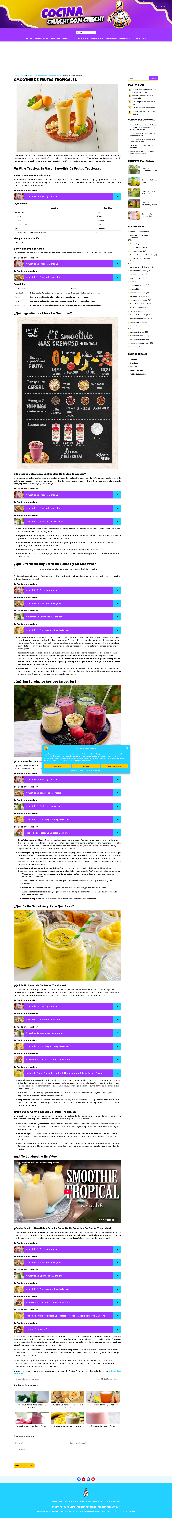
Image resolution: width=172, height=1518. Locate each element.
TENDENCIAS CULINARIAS (117, 38)
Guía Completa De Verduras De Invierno (143, 102)
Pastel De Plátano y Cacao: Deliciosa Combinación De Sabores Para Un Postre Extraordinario (143, 127)
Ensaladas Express (136, 274)
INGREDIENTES (99, 1502)
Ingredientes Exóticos (138, 285)
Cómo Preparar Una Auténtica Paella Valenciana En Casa (143, 134)
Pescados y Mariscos (137, 296)
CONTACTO (139, 38)
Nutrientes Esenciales (138, 293)
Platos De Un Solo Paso (138, 304)
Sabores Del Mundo (137, 332)
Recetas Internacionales (139, 318)
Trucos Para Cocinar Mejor (139, 343)
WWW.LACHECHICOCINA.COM (62, 1512)
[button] (127, 749)
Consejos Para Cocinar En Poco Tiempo (141, 259)
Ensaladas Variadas (137, 278)
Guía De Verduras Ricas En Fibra (143, 107)
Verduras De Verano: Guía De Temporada (142, 97)
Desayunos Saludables (138, 271)
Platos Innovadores (137, 307)
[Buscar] (94, 32)
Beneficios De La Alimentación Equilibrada (141, 236)
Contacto (133, 359)
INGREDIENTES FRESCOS (61, 38)
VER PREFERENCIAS (114, 766)
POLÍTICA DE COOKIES (86, 1507)
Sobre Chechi (135, 367)
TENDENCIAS (85, 1502)
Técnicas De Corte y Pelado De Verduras (143, 113)
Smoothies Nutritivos (137, 336)
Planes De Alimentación (138, 300)
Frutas (132, 282)
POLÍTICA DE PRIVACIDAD (109, 1507)
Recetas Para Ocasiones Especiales (143, 326)
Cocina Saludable (136, 247)
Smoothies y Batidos (137, 339)
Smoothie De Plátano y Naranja (107, 1379)
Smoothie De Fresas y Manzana (27, 1379)
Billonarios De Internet (92, 1512)
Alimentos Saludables (138, 232)
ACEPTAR (57, 766)
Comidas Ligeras (136, 251)
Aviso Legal (134, 363)
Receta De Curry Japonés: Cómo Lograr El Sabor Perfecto (142, 152)
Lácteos (133, 289)
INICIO (29, 38)
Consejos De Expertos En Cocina (142, 255)
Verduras (133, 347)
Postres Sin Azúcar (136, 311)
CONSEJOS (96, 38)
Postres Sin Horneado (138, 315)
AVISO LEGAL (69, 1507)
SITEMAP (132, 1512)
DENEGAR (86, 766)
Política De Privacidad (92, 771)
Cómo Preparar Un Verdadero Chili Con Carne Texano (142, 140)
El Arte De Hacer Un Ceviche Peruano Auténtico (143, 146)
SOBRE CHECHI (41, 38)
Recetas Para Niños (137, 322)
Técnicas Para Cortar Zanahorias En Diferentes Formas (144, 91)
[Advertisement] (86, 58)
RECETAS (82, 38)
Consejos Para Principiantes (140, 267)
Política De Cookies (77, 771)
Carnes (132, 244)
